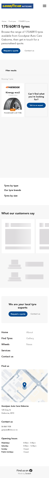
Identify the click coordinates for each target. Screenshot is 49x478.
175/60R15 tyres (24, 21)
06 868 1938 (6, 426)
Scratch (28, 473)
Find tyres (12, 21)
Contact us (35, 314)
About (29, 332)
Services (5, 350)
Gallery (30, 338)
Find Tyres (6, 338)
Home (4, 21)
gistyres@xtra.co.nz (9, 429)
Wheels (5, 344)
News (29, 344)
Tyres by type (11, 185)
